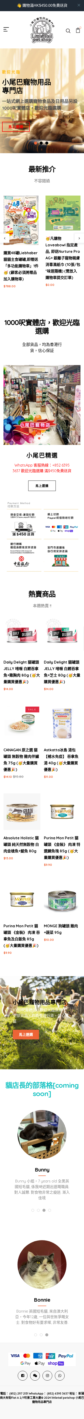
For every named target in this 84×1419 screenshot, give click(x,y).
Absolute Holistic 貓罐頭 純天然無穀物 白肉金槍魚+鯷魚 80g (21, 844)
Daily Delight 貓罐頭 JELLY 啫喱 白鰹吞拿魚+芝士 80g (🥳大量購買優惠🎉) (62, 672)
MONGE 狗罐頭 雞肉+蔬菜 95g (61, 929)
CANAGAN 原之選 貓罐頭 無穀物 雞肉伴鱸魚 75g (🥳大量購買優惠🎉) (21, 760)
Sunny (42, 1300)
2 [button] (41, 143)
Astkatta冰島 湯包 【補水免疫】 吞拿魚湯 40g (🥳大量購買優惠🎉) (61, 760)
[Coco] (42, 1134)
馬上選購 (15, 127)
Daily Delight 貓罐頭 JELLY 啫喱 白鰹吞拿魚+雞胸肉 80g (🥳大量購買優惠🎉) (22, 672)
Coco (42, 1169)
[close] (79, 5)
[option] (42, 100)
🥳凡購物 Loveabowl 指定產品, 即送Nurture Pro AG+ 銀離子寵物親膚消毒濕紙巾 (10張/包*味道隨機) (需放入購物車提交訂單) (63, 258)
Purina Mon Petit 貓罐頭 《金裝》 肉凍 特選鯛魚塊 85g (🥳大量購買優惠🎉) (62, 848)
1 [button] (35, 143)
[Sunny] (42, 1264)
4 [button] (50, 1210)
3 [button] (47, 143)
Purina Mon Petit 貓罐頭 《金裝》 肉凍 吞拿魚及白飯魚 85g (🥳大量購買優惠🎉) (22, 936)
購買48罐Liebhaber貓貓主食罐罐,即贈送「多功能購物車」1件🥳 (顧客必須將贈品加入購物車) (21, 266)
